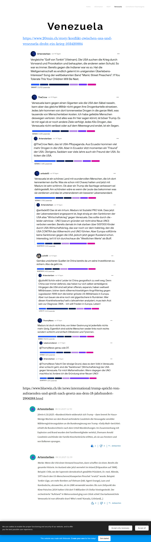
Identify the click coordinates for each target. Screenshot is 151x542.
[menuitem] (89, 7)
